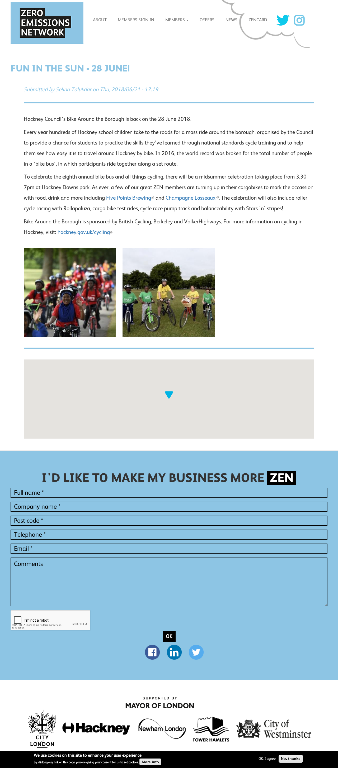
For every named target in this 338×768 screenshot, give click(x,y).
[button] (169, 395)
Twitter (283, 20)
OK (169, 636)
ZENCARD (257, 19)
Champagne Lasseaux (190, 198)
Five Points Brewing (128, 198)
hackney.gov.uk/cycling (84, 232)
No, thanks (291, 758)
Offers (207, 19)
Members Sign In (136, 19)
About (100, 19)
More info (150, 762)
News (231, 19)
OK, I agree (267, 758)
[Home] (49, 23)
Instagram (299, 20)
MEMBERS (175, 19)
